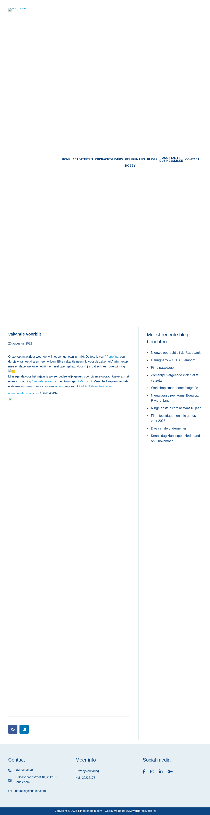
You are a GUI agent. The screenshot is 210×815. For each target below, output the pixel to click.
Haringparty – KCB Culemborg (173, 360)
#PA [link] (81, 386)
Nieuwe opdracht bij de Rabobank (176, 352)
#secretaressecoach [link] (45, 381)
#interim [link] (60, 386)
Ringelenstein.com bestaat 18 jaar (176, 408)
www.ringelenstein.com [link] (23, 393)
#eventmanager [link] (101, 386)
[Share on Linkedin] (24, 729)
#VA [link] (87, 386)
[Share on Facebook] (12, 729)
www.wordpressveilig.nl (141, 810)
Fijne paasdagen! (163, 367)
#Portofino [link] (111, 356)
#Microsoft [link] (85, 381)
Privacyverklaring (87, 771)
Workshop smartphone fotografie (174, 388)
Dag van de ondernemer (168, 428)
